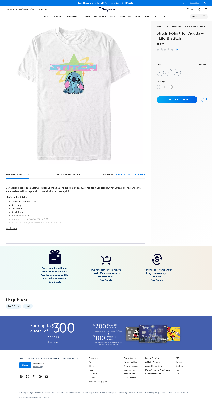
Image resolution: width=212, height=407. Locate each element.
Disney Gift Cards (152, 358)
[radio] (160, 72)
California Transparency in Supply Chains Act (35, 398)
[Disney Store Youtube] (46, 376)
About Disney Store (153, 366)
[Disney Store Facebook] (21, 376)
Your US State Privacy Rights (105, 393)
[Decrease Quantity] (158, 87)
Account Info (129, 374)
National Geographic (98, 381)
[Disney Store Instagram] (27, 376)
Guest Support (10, 9)
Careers (179, 362)
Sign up (25, 365)
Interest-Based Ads (181, 393)
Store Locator (43, 9)
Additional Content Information (68, 393)
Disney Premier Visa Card (26, 9)
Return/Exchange (131, 366)
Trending (57, 16)
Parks (147, 16)
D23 (177, 358)
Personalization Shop (154, 374)
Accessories (100, 16)
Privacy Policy (38, 367)
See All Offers (194, 3)
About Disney (167, 393)
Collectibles (125, 16)
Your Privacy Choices (126, 393)
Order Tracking (130, 362)
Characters (93, 358)
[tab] (17, 174)
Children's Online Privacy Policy (147, 393)
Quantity (161, 81)
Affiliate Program (152, 362)
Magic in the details (16, 197)
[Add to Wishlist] (203, 100)
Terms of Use (49, 393)
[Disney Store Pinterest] (40, 376)
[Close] (204, 4)
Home (138, 16)
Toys (112, 16)
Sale (166, 16)
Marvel (92, 378)
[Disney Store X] (34, 376)
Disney (91, 366)
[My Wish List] (199, 9)
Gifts (157, 16)
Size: (159, 65)
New (46, 16)
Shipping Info (129, 370)
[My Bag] (206, 9)
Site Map (179, 366)
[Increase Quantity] (171, 87)
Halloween (71, 16)
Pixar (91, 370)
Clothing (85, 16)
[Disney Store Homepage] (107, 9)
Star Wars (93, 374)
